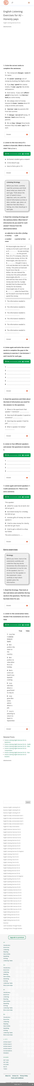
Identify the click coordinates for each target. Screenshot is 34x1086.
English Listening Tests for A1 (11, 854)
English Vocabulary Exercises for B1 (12, 895)
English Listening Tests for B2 (11, 862)
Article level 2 (7, 1044)
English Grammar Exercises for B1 (12, 835)
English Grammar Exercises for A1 (12, 829)
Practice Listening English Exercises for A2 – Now (17, 752)
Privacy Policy (24, 1075)
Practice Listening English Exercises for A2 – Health (18, 744)
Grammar (5, 923)
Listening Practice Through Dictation (12, 928)
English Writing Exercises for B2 (11, 920)
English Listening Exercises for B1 (11, 846)
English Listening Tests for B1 (11, 859)
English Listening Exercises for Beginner (13, 851)
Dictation (6, 1053)
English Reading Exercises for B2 (11, 873)
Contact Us (15, 1075)
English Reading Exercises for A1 (11, 865)
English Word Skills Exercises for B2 (12, 909)
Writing (5, 958)
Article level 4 (7, 1048)
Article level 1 (7, 1042)
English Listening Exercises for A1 (11, 840)
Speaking (6, 956)
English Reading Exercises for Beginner (13, 876)
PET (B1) (5, 1062)
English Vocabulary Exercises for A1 (12, 890)
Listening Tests (7, 960)
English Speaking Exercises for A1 (11, 879)
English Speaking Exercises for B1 (11, 884)
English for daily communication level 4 (13, 824)
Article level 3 (7, 1046)
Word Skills (6, 954)
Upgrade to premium (17, 937)
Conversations (7, 1050)
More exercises (8, 985)
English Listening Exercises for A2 (11, 23)
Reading (5, 952)
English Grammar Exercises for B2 (12, 837)
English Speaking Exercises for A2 (11, 881)
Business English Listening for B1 (11, 813)
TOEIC (5, 1069)
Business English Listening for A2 (11, 810)
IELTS (5, 1066)
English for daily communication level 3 (13, 821)
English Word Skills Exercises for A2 (12, 903)
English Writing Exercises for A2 (11, 914)
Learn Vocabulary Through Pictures (12, 925)
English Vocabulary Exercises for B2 (12, 898)
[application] (16, 154)
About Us (8, 1075)
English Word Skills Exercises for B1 (12, 906)
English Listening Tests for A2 (11, 857)
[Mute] (23, 154)
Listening (6, 949)
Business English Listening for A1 (11, 807)
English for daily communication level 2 (13, 818)
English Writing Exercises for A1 (11, 912)
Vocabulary (6, 945)
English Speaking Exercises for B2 (11, 887)
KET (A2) (6, 1060)
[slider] (26, 154)
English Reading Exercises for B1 (11, 870)
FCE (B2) (6, 1064)
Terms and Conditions (17, 1078)
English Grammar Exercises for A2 (12, 832)
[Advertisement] (17, 45)
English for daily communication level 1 (13, 815)
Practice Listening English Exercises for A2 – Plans (17, 746)
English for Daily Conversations (11, 826)
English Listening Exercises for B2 (11, 848)
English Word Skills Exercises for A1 (12, 901)
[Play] (6, 153)
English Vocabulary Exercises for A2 (12, 892)
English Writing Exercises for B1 (11, 917)
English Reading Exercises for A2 (11, 868)
